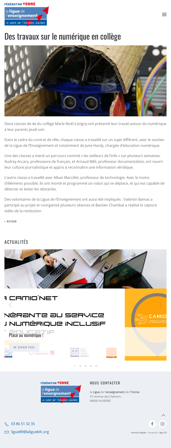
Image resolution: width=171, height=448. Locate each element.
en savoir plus (24, 347)
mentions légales (138, 432)
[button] (164, 14)
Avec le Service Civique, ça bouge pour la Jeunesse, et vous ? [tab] (96, 366)
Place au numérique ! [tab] (75, 366)
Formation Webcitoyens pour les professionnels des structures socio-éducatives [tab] (91, 366)
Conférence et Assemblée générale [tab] (80, 366)
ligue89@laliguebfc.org (30, 431)
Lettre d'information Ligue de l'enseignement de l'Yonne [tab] (86, 366)
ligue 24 (163, 432)
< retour (10, 221)
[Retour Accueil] (26, 14)
